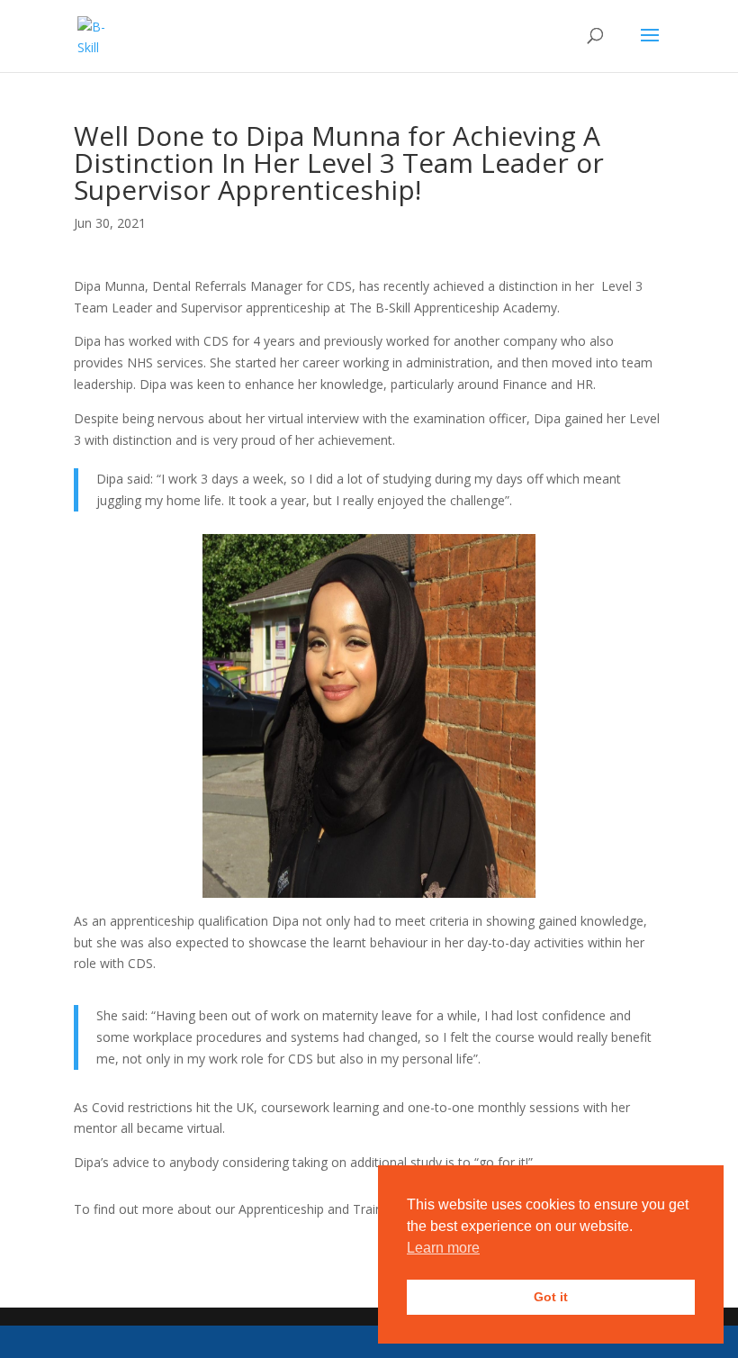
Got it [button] (551, 1297)
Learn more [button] (443, 1247)
